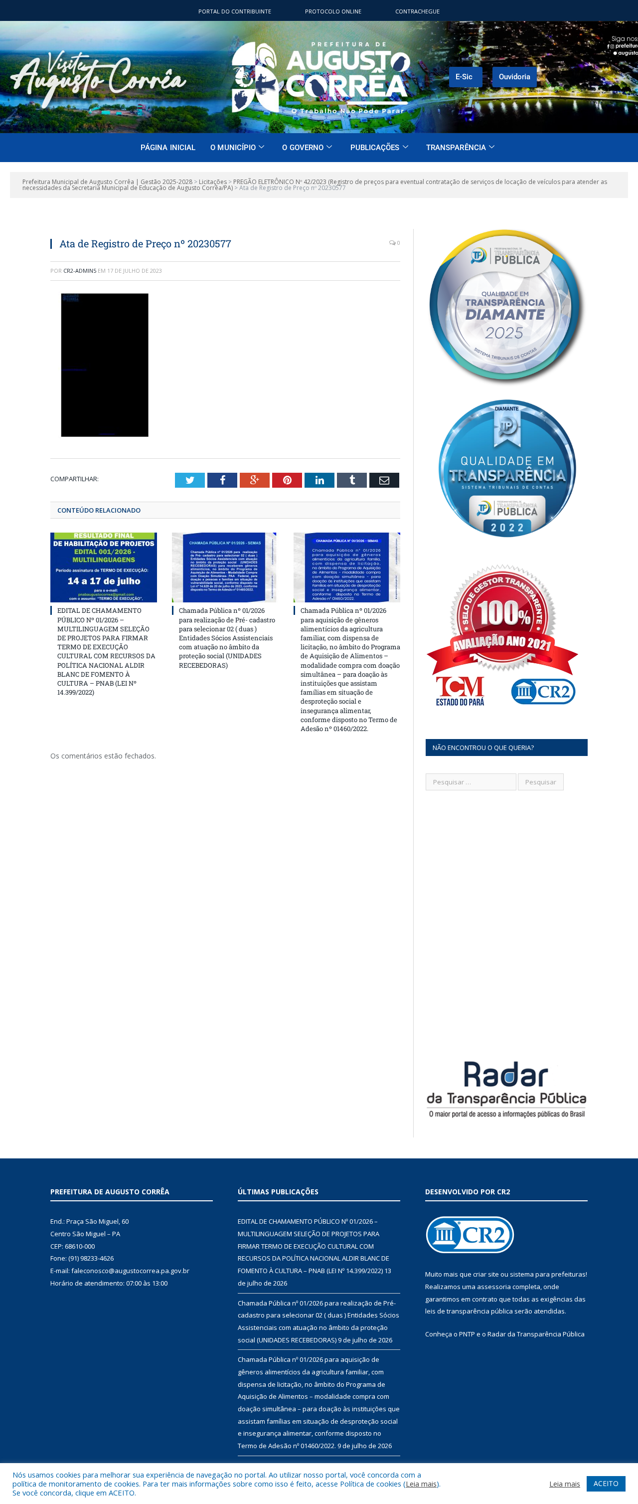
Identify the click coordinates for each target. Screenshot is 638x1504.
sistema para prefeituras (548, 1274)
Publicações (375, 147)
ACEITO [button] (606, 1483)
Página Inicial (168, 147)
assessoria (494, 1286)
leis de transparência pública (469, 1311)
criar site (486, 1274)
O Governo (302, 147)
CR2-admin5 (79, 270)
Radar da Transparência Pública (536, 1333)
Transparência (456, 147)
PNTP (467, 1333)
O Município (233, 147)
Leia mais (421, 1483)
